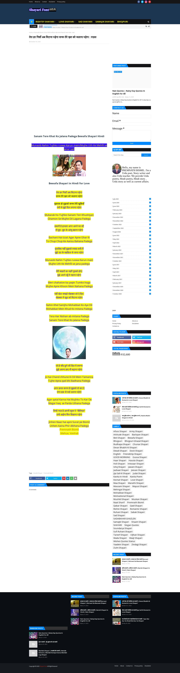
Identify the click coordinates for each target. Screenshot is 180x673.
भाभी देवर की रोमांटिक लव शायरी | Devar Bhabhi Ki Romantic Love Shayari (136, 399)
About (122, 666)
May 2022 (132, 239)
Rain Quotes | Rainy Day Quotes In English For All (68, 26)
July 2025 (131, 199)
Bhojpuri (117, 441)
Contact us (115, 326)
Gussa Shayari (140, 457)
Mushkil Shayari (121, 499)
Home (31, 2)
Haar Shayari (119, 460)
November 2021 (132, 257)
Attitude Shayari (121, 434)
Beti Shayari (119, 438)
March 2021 (131, 276)
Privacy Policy (116, 323)
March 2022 (132, 246)
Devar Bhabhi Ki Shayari (125, 447)
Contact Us (129, 666)
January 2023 (131, 213)
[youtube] (121, 342)
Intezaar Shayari (136, 463)
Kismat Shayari (120, 480)
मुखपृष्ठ (114, 310)
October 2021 (132, 261)
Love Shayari (137, 480)
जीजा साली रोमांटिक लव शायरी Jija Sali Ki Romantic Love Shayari (136, 408)
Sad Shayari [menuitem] (85, 21)
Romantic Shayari (138, 509)
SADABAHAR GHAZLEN (124, 518)
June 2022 (131, 235)
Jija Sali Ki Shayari (121, 473)
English (117, 454)
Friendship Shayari (132, 454)
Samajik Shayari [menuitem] (105, 21)
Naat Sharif (119, 502)
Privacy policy (61, 2)
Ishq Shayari (119, 467)
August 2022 (131, 232)
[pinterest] (149, 1)
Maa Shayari (119, 483)
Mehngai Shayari (121, 489)
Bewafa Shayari (37, 473)
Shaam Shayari (138, 522)
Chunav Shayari (140, 444)
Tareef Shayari (120, 534)
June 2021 (131, 265)
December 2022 (131, 217)
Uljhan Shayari (137, 534)
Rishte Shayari (120, 509)
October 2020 (131, 294)
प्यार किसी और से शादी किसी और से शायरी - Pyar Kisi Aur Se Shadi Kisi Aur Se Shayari (135, 620)
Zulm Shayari (119, 547)
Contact (44, 2)
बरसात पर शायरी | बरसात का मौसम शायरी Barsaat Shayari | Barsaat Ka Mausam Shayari (135, 560)
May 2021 (131, 268)
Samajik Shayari (121, 522)
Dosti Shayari (136, 450)
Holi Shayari (119, 463)
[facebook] (138, 1)
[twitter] (142, 1)
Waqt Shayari (135, 538)
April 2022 (132, 243)
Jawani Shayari (135, 467)
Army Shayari (135, 431)
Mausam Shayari (121, 486)
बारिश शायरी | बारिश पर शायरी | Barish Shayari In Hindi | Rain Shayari (136, 569)
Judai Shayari (139, 473)
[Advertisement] (69, 72)
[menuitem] (31, 21)
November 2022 (131, 221)
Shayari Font (43, 666)
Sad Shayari (119, 515)
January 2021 (132, 283)
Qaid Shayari (136, 505)
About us (37, 2)
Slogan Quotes (131, 525)
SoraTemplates (40, 670)
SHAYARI (117, 525)
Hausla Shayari (136, 460)
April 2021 (131, 272)
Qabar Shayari (120, 505)
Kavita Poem (136, 476)
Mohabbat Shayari (122, 492)
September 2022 (131, 228)
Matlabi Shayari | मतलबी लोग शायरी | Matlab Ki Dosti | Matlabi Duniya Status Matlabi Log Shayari (53, 653)
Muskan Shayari (139, 499)
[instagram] (146, 1)
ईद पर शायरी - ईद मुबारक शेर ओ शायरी (48, 642)
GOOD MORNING (121, 457)
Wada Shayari (120, 538)
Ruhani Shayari (120, 512)
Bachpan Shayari (140, 434)
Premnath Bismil (38, 32)
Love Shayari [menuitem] (66, 21)
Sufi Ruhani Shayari (122, 531)
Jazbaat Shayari (121, 470)
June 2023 (131, 206)
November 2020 (131, 290)
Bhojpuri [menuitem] (122, 21)
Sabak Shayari (138, 512)
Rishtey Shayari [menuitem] (45, 21)
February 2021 (132, 279)
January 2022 (131, 250)
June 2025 (131, 203)
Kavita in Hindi (120, 476)
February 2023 (131, 210)
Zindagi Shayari (139, 544)
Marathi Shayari (136, 483)
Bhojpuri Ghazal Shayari (136, 441)
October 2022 (131, 224)
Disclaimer (52, 2)
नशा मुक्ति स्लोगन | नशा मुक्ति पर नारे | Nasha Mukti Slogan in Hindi (136, 417)
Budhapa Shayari (121, 444)
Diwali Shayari (120, 450)
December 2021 (131, 254)
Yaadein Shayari (121, 544)
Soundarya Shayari (122, 528)
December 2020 (131, 286)
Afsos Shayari (120, 431)
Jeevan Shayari (138, 470)
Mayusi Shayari (139, 486)
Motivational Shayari (123, 496)
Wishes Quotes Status (124, 541)
